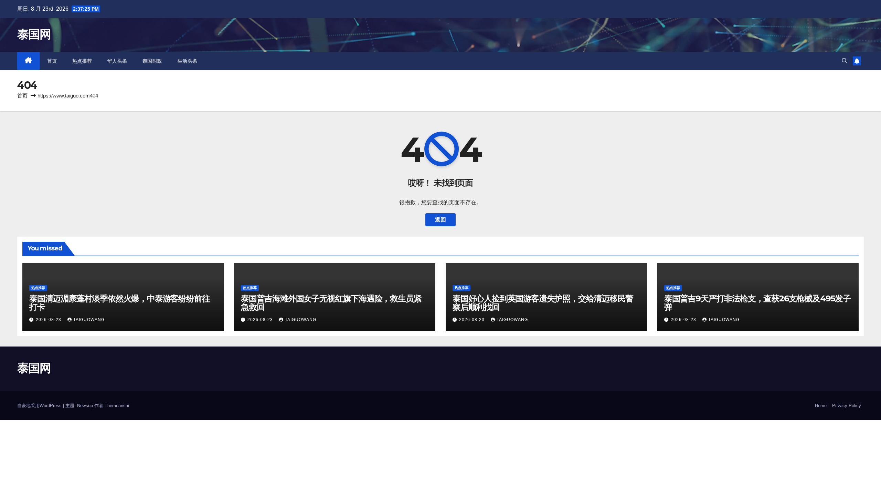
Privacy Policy (846, 405)
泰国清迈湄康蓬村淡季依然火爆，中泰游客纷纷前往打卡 (119, 302)
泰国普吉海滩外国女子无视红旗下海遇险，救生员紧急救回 (331, 302)
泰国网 (34, 34)
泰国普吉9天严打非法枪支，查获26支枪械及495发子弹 (757, 302)
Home (821, 405)
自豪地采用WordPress (40, 405)
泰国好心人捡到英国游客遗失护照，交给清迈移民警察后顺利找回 (543, 302)
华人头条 (117, 61)
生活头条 (188, 61)
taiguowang (89, 319)
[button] (844, 61)
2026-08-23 (49, 319)
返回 (440, 220)
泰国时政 (152, 61)
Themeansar (117, 405)
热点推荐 (82, 61)
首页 (52, 61)
